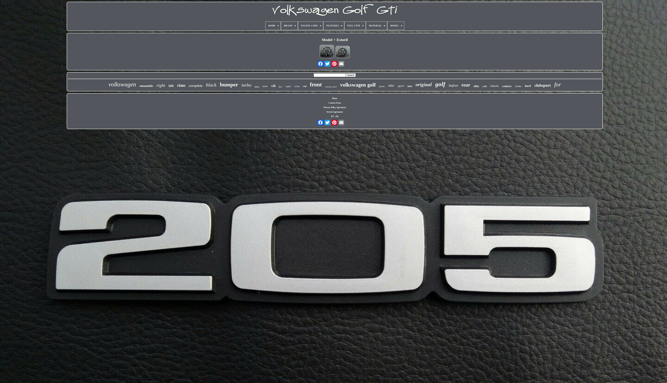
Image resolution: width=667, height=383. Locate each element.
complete (196, 86)
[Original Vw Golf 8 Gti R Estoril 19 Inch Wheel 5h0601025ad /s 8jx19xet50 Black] (342, 52)
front (316, 84)
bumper (229, 85)
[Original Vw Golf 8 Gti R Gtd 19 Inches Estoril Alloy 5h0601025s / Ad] (327, 51)
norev (265, 86)
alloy (476, 86)
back (528, 86)
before (453, 85)
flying (257, 87)
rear (466, 85)
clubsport (542, 85)
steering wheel (331, 87)
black (211, 85)
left (171, 86)
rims (181, 85)
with (485, 86)
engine (288, 86)
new (409, 86)
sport (401, 86)
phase (382, 86)
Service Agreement (335, 112)
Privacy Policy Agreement (335, 107)
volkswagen (122, 84)
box (280, 87)
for (557, 84)
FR (337, 116)
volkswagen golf (358, 85)
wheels (494, 86)
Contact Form (334, 103)
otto (391, 85)
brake (518, 86)
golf (440, 84)
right (161, 85)
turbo (246, 85)
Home (334, 98)
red (304, 86)
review (297, 86)
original (424, 84)
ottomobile (146, 86)
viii (273, 86)
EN (332, 116)
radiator (507, 86)
